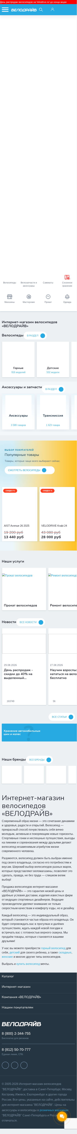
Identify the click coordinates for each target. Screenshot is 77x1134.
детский (14, 952)
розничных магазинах (54, 1110)
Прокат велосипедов (20, 606)
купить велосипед (28, 963)
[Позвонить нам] (62, 9)
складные (65, 952)
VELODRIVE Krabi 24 (54, 525)
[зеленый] (61, 516)
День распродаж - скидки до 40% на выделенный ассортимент (18, 674)
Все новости (28, 622)
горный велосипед (53, 948)
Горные (18, 368)
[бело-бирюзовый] (24, 516)
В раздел (32, 335)
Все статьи (59, 717)
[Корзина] (71, 9)
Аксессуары (18, 416)
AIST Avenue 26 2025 (16, 525)
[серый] (53, 516)
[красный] (57, 516)
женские (7, 956)
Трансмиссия (53, 416)
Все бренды (36, 759)
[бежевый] (16, 516)
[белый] (65, 516)
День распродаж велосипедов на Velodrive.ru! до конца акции (33, 2)
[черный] (49, 516)
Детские (53, 368)
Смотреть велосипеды (24, 470)
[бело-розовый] (20, 516)
